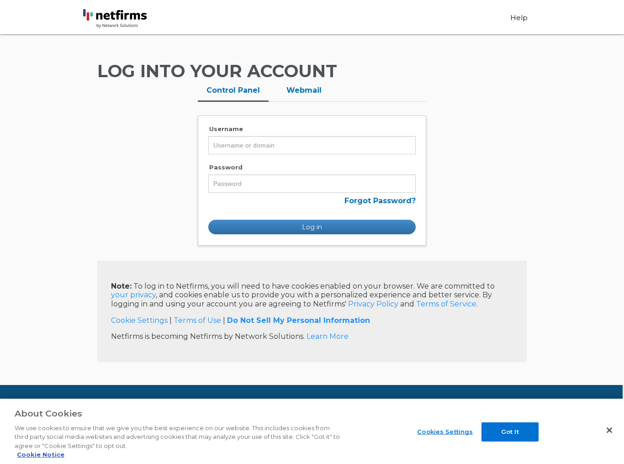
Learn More (328, 336)
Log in (312, 227)
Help (519, 17)
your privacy (133, 294)
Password (226, 167)
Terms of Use (197, 320)
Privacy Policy (373, 304)
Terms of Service (446, 304)
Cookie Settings (139, 320)
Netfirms (132, 18)
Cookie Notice (40, 454)
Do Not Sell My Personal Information (298, 320)
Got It (510, 431)
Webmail (304, 90)
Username (226, 128)
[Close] (609, 430)
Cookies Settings (445, 431)
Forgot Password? (380, 200)
